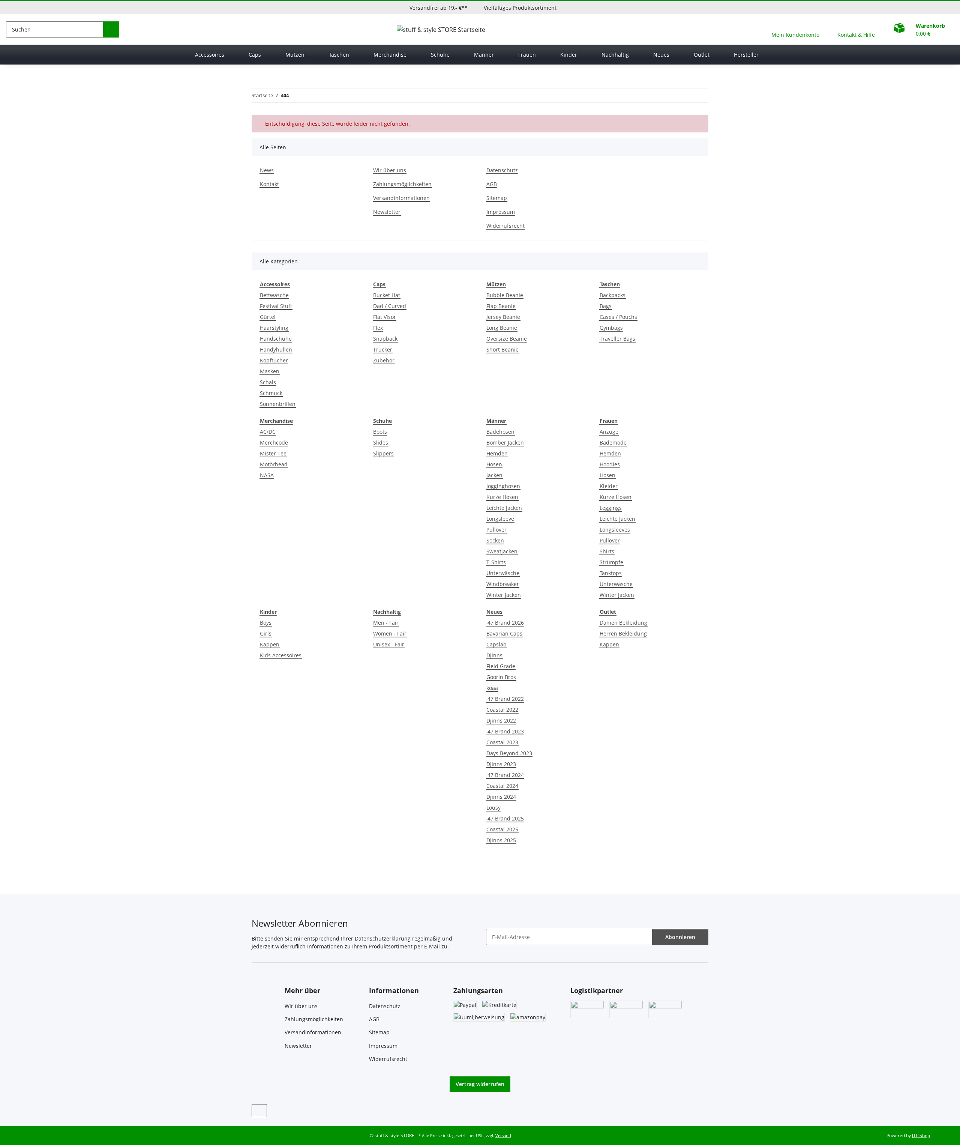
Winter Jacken (503, 594)
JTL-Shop (921, 1135)
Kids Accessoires (281, 655)
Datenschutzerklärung (383, 938)
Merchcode (274, 442)
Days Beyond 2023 (509, 753)
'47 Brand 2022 (505, 698)
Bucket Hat (386, 295)
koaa (492, 687)
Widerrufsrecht (505, 225)
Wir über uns (389, 170)
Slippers (383, 453)
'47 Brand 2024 (505, 774)
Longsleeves (615, 529)
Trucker (382, 349)
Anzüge (609, 431)
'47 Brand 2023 (505, 731)
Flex (378, 327)
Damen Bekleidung (623, 622)
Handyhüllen (276, 349)
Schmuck (271, 393)
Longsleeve (500, 518)
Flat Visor (384, 316)
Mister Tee (273, 453)
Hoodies (610, 464)
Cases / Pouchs (618, 316)
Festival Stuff (276, 306)
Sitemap (496, 197)
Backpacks (613, 295)
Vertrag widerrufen (480, 1084)
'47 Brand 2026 (505, 622)
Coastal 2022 (502, 709)
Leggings (611, 507)
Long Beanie (501, 327)
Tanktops (611, 573)
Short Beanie (502, 349)
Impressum (500, 211)
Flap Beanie (501, 306)
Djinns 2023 (501, 764)
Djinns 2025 (501, 840)
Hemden (497, 453)
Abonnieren (680, 937)
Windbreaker (502, 584)
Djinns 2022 (501, 720)
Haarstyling (274, 327)
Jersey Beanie (503, 316)
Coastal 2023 (502, 742)
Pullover (496, 529)
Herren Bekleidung (623, 633)
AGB (491, 184)
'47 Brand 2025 (505, 818)
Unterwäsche (502, 573)
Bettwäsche (274, 295)
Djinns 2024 (501, 796)
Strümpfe (611, 562)
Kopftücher (274, 360)
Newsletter (386, 211)
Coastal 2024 (502, 785)
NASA (267, 475)
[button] (795, 29)
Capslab (496, 644)
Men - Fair (386, 622)
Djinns (494, 655)
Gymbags (611, 327)
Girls (266, 633)
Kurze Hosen (502, 496)
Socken (495, 540)
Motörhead (274, 464)
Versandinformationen (401, 197)
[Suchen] (111, 29)
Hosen (494, 464)
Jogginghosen (503, 486)
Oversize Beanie (506, 338)
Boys (266, 622)
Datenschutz (502, 170)
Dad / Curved (389, 306)
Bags (606, 306)
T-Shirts (496, 562)
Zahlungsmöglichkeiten (402, 184)
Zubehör (383, 360)
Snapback (385, 338)
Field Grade (500, 666)
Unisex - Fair (388, 644)
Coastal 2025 (502, 829)
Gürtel (268, 316)
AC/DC (268, 431)
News (267, 170)
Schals (268, 382)
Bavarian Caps (504, 633)
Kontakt (269, 184)
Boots (380, 431)
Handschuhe (276, 338)
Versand (503, 1135)
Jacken (494, 475)
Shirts (607, 551)
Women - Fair (389, 633)
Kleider (609, 486)
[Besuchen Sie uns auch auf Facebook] (259, 1110)
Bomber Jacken (505, 442)
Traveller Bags (617, 338)
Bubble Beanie (504, 295)
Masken (269, 371)
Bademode (613, 442)
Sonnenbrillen (278, 403)
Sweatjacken (502, 551)
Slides (380, 442)
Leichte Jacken (504, 507)
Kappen (269, 644)
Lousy (493, 807)
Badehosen (500, 431)
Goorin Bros (501, 677)
